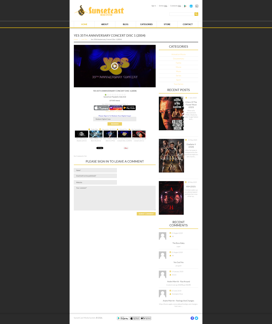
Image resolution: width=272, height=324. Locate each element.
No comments (136, 129)
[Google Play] (185, 7)
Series (178, 75)
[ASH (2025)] (171, 198)
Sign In (154, 6)
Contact (188, 24)
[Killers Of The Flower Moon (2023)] (171, 113)
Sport (178, 80)
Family (178, 63)
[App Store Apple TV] (197, 7)
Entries (163, 6)
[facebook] (192, 318)
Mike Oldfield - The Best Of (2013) (96, 140)
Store (167, 24)
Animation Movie (178, 54)
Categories (146, 24)
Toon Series (178, 84)
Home (84, 24)
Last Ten (84, 39)
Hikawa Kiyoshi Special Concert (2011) (139, 140)
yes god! (178, 266)
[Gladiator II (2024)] (171, 156)
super (179, 246)
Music (178, 71)
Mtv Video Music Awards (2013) (81, 140)
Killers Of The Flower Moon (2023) (191, 104)
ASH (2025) (191, 186)
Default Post (123, 129)
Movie (178, 67)
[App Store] (191, 7)
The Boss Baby (178, 243)
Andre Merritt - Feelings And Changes (178, 300)
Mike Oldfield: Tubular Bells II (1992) (110, 140)
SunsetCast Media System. (85, 318)
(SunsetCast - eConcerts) (115, 111)
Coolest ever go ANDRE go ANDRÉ (178, 285)
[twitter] (196, 318)
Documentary (178, 58)
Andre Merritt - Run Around (178, 281)
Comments (175, 6)
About (104, 24)
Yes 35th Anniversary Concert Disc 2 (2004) (124, 140)
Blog (125, 24)
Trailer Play (94, 129)
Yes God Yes (179, 262)
